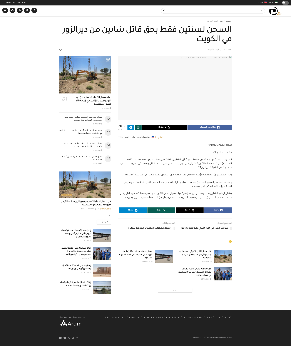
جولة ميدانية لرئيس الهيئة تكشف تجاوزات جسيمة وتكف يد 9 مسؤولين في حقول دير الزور (194, 272)
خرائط (160, 318)
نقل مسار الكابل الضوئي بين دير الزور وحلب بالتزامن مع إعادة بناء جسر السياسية (195, 254)
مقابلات (217, 318)
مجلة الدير (108, 318)
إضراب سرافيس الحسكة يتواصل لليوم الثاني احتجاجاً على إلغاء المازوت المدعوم (135, 254)
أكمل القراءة (103, 221)
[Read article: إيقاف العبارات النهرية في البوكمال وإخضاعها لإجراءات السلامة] (102, 287)
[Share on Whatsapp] (138, 127)
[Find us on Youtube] (5, 10)
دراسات (209, 318)
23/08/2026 (205, 262)
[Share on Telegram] (130, 127)
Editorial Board (105, 209)
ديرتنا (153, 318)
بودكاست (176, 318)
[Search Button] (163, 11)
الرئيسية (229, 21)
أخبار (221, 21)
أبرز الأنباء (227, 318)
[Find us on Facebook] (34, 10)
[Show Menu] (287, 11)
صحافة (146, 318)
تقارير (167, 318)
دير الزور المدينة (66, 195)
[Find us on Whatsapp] (20, 10)
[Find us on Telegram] (12, 10)
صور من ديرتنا (134, 318)
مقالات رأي (198, 318)
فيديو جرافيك (120, 318)
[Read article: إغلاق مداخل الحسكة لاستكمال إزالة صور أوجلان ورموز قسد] (102, 270)
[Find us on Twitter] (27, 10)
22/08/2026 (205, 279)
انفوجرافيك (187, 318)
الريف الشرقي (212, 21)
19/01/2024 (226, 50)
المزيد (175, 290)
